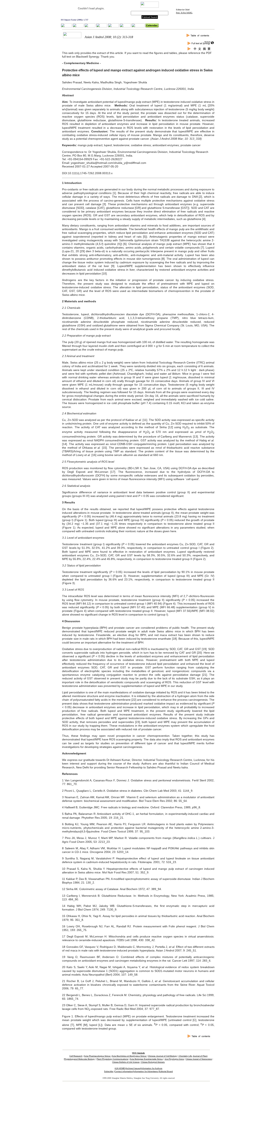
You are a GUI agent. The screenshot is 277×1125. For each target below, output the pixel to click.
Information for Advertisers (145, 1071)
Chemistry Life (185, 1056)
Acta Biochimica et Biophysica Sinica (129, 1056)
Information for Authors (151, 1068)
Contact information (124, 1071)
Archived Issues (133, 1068)
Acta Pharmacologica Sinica (97, 1056)
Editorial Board (166, 1071)
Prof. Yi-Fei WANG (184, 13)
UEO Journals (138, 1053)
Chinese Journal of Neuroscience (199, 1059)
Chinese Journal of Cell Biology (162, 1056)
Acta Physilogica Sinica (174, 1059)
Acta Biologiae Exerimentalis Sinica (146, 1059)
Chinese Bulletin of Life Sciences (126, 1062)
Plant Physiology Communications (112, 1059)
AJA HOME (120, 1068)
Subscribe (108, 1071)
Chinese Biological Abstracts (153, 1062)
